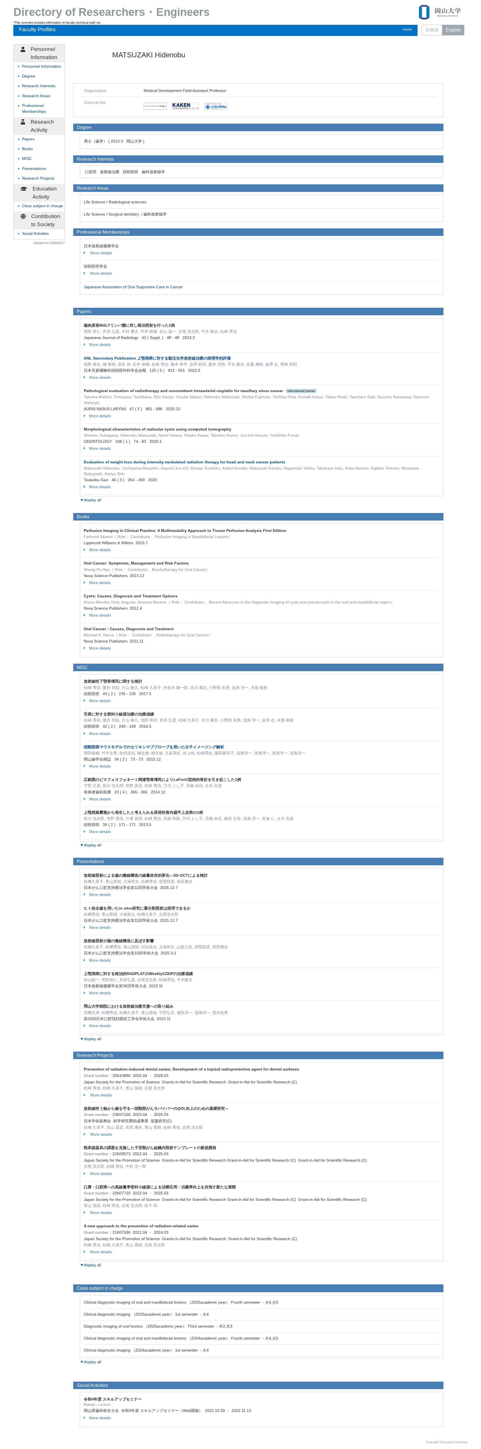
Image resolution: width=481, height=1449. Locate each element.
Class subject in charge (42, 206)
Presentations (34, 169)
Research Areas (36, 96)
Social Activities (35, 233)
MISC (27, 159)
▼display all (90, 500)
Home (407, 29)
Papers (28, 139)
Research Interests (38, 86)
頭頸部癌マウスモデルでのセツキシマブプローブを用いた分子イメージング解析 (154, 747)
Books (27, 149)
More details (100, 253)
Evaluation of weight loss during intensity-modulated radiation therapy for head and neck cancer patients (184, 462)
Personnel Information (41, 66)
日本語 (432, 30)
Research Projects (38, 178)
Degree (28, 76)
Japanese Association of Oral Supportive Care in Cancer (133, 287)
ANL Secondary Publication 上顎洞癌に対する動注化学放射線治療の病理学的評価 (157, 358)
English (453, 30)
